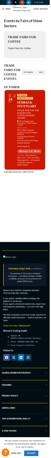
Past (41, 72)
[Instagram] (28, 357)
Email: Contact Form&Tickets (23, 345)
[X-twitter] (13, 357)
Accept (31, 453)
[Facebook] (6, 357)
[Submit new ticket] (5, 452)
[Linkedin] (21, 357)
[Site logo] (22, 9)
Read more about (16, 326)
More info (16, 453)
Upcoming (28, 72)
